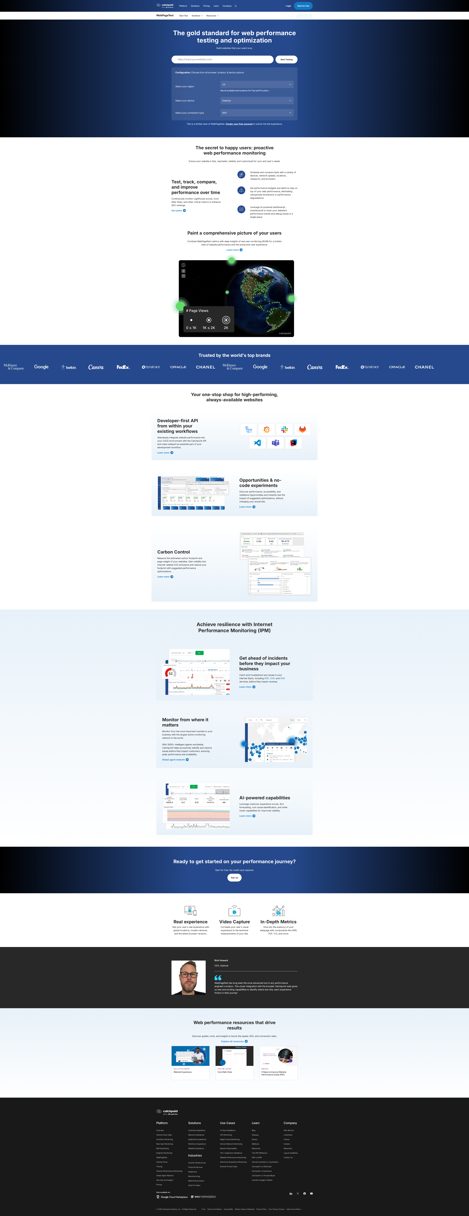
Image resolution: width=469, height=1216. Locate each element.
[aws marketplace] (203, 1196)
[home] (167, 1112)
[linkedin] (291, 1193)
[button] (183, 6)
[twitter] (298, 1193)
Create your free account (239, 124)
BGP (266, 678)
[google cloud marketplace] (172, 1197)
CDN (272, 678)
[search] (248, 6)
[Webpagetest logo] (164, 16)
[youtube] (311, 1193)
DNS (282, 678)
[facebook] (304, 1193)
